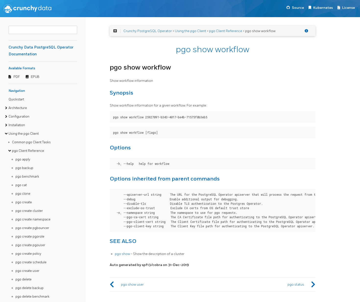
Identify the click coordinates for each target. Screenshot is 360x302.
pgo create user (27, 271)
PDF (16, 77)
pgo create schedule (31, 262)
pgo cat (21, 185)
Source (298, 8)
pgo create (23, 202)
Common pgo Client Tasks (31, 142)
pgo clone (22, 194)
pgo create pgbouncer (32, 228)
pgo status (296, 284)
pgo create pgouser (30, 245)
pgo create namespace (32, 219)
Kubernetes (323, 8)
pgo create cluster (29, 211)
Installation (17, 125)
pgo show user (132, 284)
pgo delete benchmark (32, 297)
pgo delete (23, 279)
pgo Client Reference (28, 151)
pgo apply (22, 159)
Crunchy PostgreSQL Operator (147, 31)
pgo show (122, 254)
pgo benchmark (27, 177)
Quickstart (16, 99)
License (348, 8)
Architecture (18, 108)
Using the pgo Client (24, 134)
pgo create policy (28, 254)
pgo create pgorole (29, 237)
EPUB (35, 77)
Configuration (19, 117)
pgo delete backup (29, 288)
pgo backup (24, 168)
